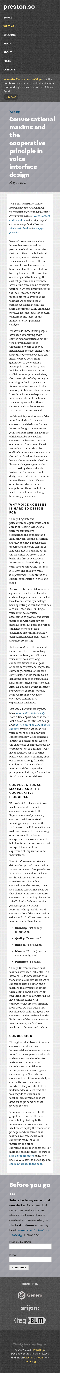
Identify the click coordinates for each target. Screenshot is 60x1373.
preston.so (19, 6)
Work (7, 43)
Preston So (38, 1349)
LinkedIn (39, 1357)
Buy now (11, 97)
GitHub (28, 1357)
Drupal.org (30, 1361)
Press (7, 61)
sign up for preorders (21, 1155)
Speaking (9, 35)
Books (7, 17)
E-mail (13, 1255)
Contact (9, 69)
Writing (8, 26)
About (7, 52)
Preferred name (20, 1242)
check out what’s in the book (25, 1163)
